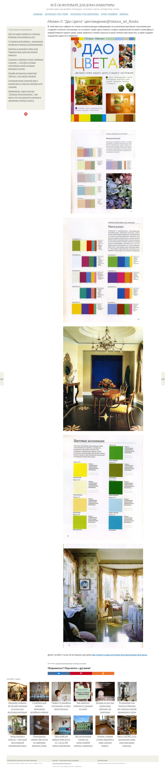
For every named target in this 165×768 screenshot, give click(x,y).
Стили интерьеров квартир (64, 663)
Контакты (55, 760)
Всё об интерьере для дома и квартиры (82, 5)
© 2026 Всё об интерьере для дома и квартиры (22, 760)
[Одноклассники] (103, 673)
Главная (38, 13)
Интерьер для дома (56, 13)
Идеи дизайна (109, 13)
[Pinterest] (81, 673)
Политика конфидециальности (61, 763)
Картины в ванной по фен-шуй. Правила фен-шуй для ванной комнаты (23, 52)
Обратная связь (102, 760)
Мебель (124, 13)
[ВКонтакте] (59, 673)
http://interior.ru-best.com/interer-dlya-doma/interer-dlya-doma (119, 654)
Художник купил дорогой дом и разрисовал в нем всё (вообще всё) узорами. (25, 84)
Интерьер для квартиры (84, 13)
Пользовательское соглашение (69, 760)
